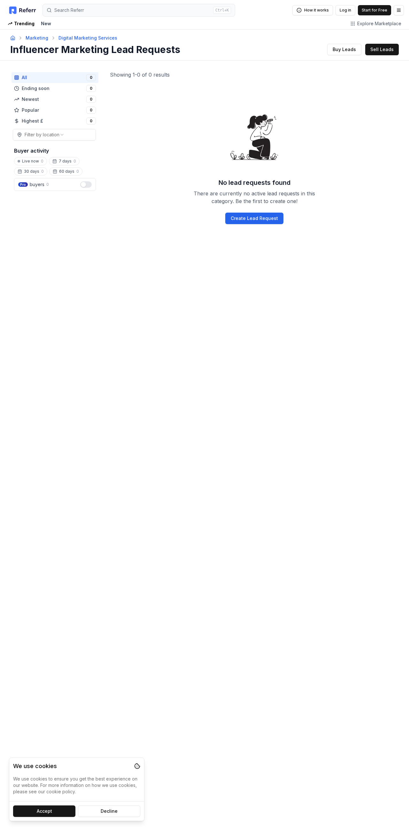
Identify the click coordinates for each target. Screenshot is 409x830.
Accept (44, 811)
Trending (24, 23)
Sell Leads (382, 49)
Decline (109, 811)
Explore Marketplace (379, 23)
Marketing (37, 38)
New (46, 23)
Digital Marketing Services (87, 38)
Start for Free (374, 10)
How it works (316, 10)
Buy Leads (344, 49)
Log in (345, 10)
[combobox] (54, 134)
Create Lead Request (254, 218)
